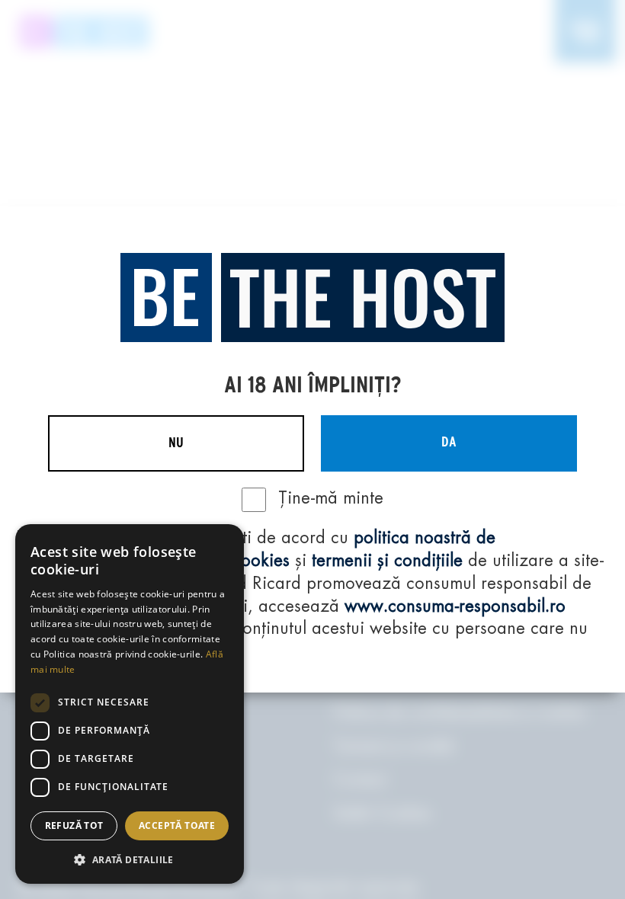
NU (176, 443)
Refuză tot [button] (74, 825)
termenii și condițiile (387, 561)
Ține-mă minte (330, 499)
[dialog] (129, 704)
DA (449, 443)
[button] (129, 859)
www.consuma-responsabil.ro (455, 607)
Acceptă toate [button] (177, 825)
